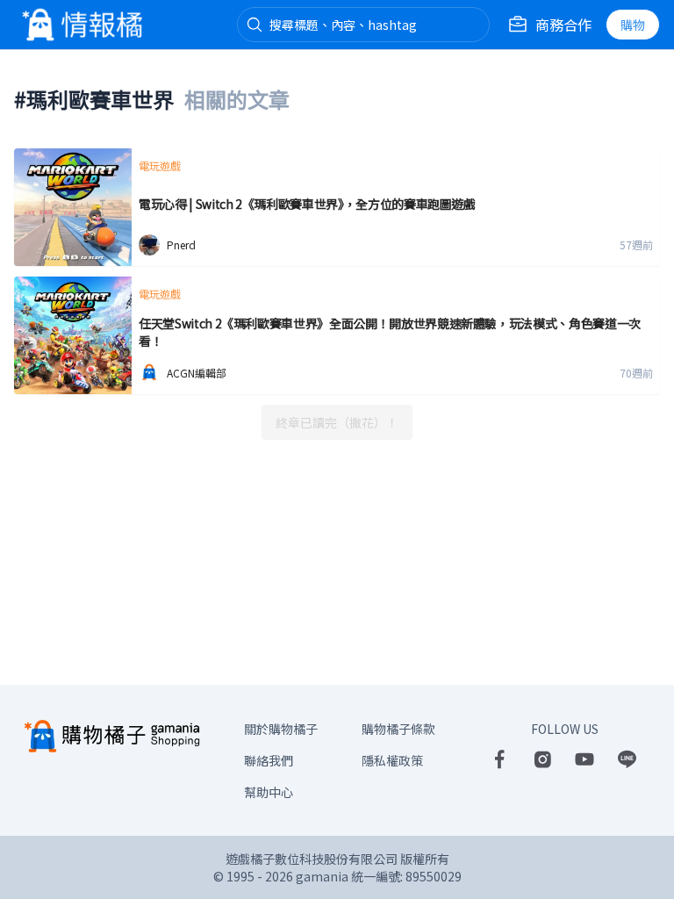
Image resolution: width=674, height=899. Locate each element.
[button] (254, 24)
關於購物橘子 (281, 728)
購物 (632, 24)
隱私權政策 (392, 760)
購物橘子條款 (398, 728)
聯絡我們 (268, 760)
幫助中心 (268, 792)
